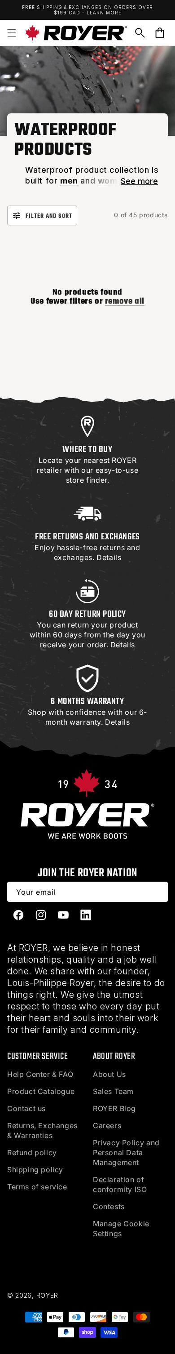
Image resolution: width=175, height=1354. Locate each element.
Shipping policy (35, 1169)
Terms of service (37, 1186)
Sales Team (113, 1091)
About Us (109, 1074)
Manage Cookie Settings (121, 1228)
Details (108, 557)
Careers (107, 1125)
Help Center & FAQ (40, 1074)
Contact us (26, 1108)
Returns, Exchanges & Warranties (42, 1130)
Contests (109, 1206)
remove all (124, 301)
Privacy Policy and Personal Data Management (126, 1152)
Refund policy (32, 1152)
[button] (12, 33)
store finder (86, 479)
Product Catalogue (40, 1091)
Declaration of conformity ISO (120, 1184)
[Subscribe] (158, 892)
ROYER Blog (114, 1108)
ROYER (47, 1295)
